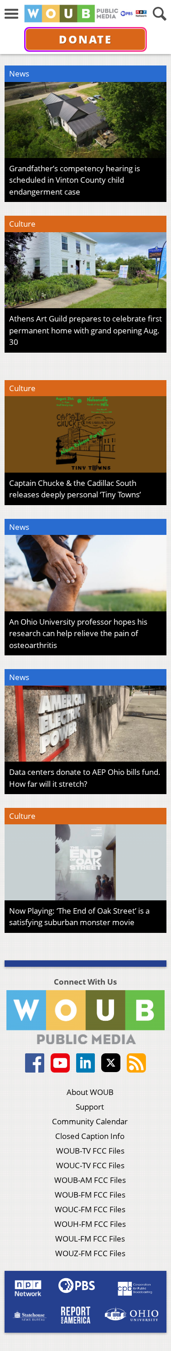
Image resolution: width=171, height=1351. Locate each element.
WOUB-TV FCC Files (90, 1150)
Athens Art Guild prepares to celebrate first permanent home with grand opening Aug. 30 (85, 330)
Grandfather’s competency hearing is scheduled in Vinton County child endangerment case (74, 180)
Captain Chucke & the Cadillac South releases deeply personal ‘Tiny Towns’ (75, 489)
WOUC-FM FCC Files (90, 1209)
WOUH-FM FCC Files (90, 1224)
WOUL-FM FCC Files (90, 1238)
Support (90, 1106)
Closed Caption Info (89, 1136)
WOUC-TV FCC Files (90, 1165)
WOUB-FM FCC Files (90, 1194)
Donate (85, 39)
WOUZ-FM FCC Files (90, 1253)
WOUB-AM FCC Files (90, 1180)
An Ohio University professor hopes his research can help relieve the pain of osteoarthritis (78, 633)
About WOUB (90, 1092)
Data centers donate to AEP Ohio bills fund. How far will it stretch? (85, 778)
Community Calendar (90, 1121)
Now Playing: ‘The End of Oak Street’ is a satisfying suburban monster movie (79, 916)
